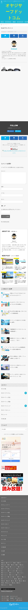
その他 (4, 388)
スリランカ (5, 531)
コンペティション (12, 568)
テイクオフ (5, 576)
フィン (4, 543)
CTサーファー (9, 562)
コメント (3, 171)
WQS (8, 566)
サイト (2, 199)
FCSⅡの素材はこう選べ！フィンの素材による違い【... (18, 357)
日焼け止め (9, 582)
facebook (11, 131)
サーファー (5, 570)
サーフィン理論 (6, 401)
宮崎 (4, 554)
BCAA (4, 562)
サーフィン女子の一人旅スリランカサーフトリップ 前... (18, 375)
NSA (17, 564)
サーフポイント (6, 410)
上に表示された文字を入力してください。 (11, 209)
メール (2, 193)
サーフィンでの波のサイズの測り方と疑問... (18, 321)
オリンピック (21, 566)
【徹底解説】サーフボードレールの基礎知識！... (18, 330)
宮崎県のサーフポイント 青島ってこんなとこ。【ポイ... (18, 339)
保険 (16, 578)
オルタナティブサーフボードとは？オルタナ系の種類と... (17, 303)
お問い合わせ (19, 600)
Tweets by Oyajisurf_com (6, 591)
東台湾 (19, 582)
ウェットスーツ (6, 504)
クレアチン (5, 568)
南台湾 (8, 580)
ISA (9, 564)
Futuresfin (4, 564)
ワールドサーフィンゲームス (8, 578)
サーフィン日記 (6, 397)
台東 (13, 580)
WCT (3, 566)
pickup (22, 564)
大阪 (25, 580)
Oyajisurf (4, 31)
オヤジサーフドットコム (14, 11)
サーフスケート (5, 572)
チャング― (19, 574)
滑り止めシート (5, 584)
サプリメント (20, 568)
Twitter (18, 131)
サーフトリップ (6, 405)
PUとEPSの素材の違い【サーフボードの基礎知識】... (18, 312)
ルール (24, 576)
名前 (2, 186)
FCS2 (20, 562)
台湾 (4, 551)
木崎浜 (14, 582)
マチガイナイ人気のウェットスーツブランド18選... (18, 366)
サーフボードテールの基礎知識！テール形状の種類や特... (18, 348)
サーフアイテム (6, 393)
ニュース (5, 414)
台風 (21, 580)
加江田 (4, 580)
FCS (15, 562)
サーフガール (19, 570)
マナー (19, 576)
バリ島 (4, 539)
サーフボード (6, 524)
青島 (11, 584)
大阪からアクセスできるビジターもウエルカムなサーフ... (18, 294)
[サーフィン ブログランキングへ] (14, 148)
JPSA (13, 564)
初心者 (4, 418)
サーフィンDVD (12, 570)
